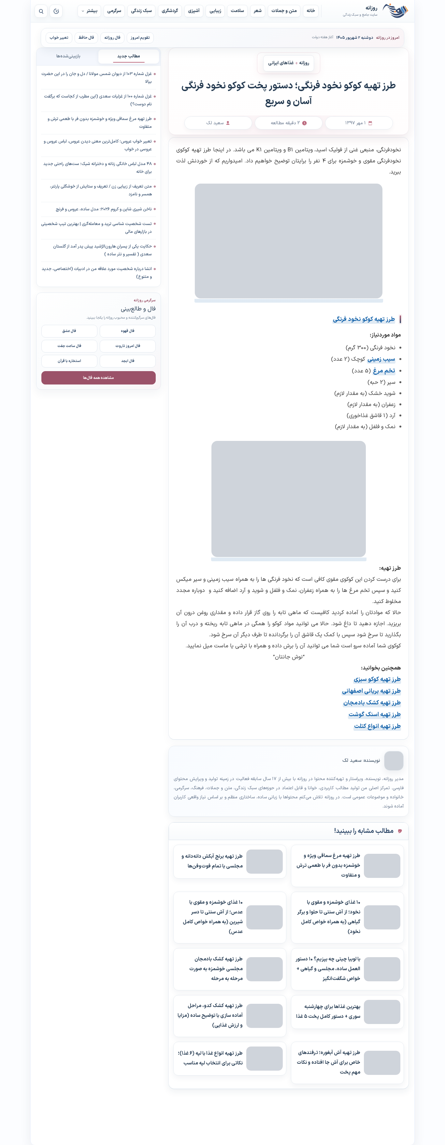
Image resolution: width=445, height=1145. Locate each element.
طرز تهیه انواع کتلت (377, 726)
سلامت (237, 11)
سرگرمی (114, 11)
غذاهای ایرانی (281, 62)
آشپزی (194, 11)
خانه (311, 11)
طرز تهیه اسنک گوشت (375, 714)
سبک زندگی (141, 11)
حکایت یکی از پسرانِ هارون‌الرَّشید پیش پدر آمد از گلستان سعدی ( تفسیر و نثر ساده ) (102, 250)
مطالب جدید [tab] (128, 56)
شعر (258, 11)
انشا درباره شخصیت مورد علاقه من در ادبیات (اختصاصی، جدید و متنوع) (97, 273)
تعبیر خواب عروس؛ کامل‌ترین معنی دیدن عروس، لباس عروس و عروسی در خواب (98, 145)
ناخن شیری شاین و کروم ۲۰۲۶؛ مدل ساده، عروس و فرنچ (104, 209)
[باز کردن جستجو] (41, 11)
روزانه (395, 11)
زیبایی (215, 11)
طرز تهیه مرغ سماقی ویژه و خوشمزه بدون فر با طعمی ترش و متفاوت (100, 123)
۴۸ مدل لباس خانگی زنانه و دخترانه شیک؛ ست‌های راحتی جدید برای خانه (97, 168)
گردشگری (170, 11)
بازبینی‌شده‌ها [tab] (68, 56)
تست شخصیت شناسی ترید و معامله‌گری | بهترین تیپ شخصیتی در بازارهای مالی (96, 227)
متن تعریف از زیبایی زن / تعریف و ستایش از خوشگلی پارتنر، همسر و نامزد (101, 190)
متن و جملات (284, 11)
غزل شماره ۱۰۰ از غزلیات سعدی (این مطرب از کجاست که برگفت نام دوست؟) (98, 100)
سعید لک (351, 760)
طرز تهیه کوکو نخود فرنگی (364, 319)
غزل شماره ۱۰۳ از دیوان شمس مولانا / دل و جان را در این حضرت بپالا (96, 78)
